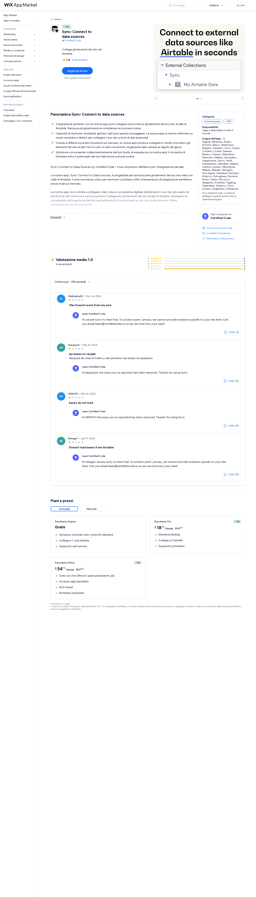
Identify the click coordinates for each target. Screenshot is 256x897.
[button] (224, 138)
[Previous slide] (155, 98)
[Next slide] (242, 98)
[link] (20, 15)
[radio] (64, 508)
